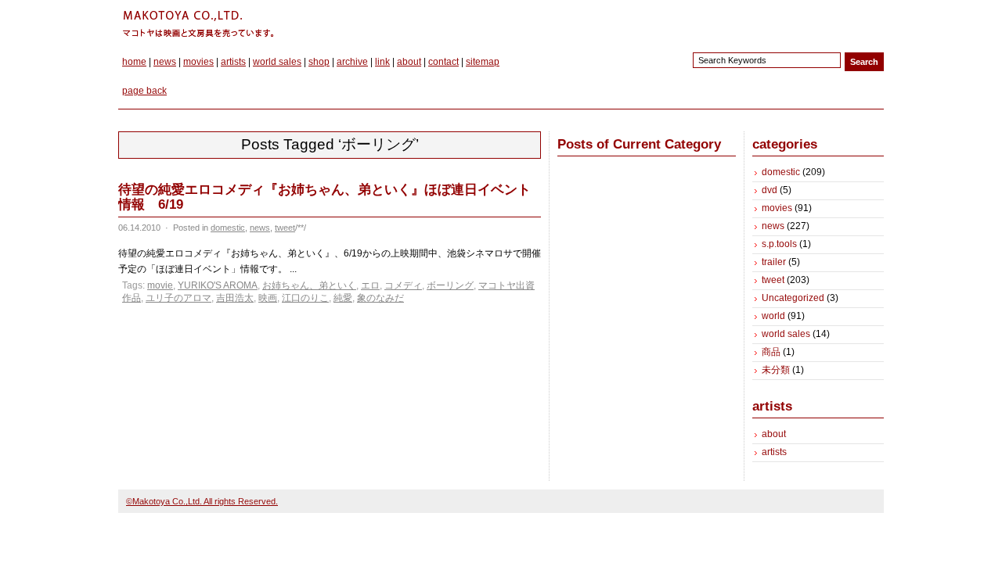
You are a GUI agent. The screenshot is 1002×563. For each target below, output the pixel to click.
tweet (285, 227)
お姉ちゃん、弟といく (309, 285)
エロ (370, 285)
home (134, 61)
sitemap (482, 61)
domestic (228, 227)
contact (443, 61)
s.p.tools (779, 243)
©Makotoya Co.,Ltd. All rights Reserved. (202, 501)
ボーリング (450, 285)
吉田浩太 (235, 297)
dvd (769, 190)
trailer (774, 261)
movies (198, 61)
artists (233, 61)
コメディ (403, 285)
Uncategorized (793, 297)
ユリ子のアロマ (178, 297)
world (773, 315)
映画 (267, 297)
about (409, 61)
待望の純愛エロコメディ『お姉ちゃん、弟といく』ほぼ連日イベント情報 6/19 (324, 197)
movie (160, 285)
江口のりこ (305, 297)
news (164, 61)
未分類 (776, 369)
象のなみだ (380, 297)
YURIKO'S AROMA (218, 285)
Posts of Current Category (639, 144)
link (382, 61)
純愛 (342, 297)
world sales (277, 61)
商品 (771, 351)
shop (319, 61)
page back (144, 90)
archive (352, 61)
